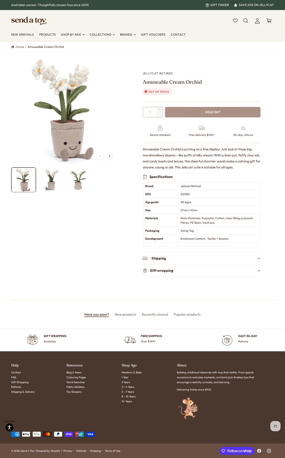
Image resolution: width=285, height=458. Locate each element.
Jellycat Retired (158, 73)
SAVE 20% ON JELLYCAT (256, 5)
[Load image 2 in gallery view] (50, 179)
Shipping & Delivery (23, 391)
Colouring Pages (76, 377)
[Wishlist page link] (235, 20)
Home (20, 47)
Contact (16, 372)
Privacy (67, 450)
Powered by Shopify (48, 450)
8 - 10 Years (129, 396)
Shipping (95, 450)
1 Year (125, 377)
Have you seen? (96, 314)
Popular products (187, 314)
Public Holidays (75, 386)
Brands (126, 35)
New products (125, 314)
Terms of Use (112, 450)
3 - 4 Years (128, 386)
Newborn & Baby (132, 372)
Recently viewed (155, 314)
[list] (142, 340)
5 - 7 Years (128, 391)
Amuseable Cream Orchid (46, 47)
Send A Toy (27, 450)
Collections (100, 35)
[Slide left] (100, 156)
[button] (246, 21)
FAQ (13, 377)
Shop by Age (71, 35)
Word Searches (75, 382)
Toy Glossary (74, 391)
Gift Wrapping (19, 382)
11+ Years (127, 401)
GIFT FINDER (219, 5)
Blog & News (73, 372)
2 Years (126, 382)
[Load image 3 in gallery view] (78, 179)
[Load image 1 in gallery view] (23, 179)
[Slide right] (109, 156)
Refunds (16, 386)
